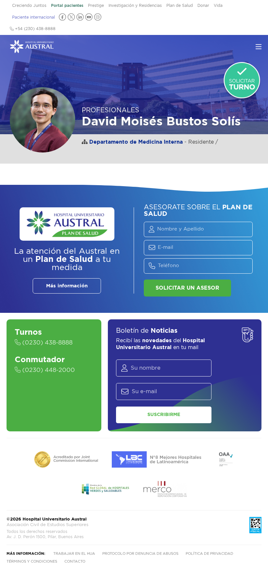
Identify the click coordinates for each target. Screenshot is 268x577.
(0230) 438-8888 (47, 343)
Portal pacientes (67, 6)
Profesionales (110, 110)
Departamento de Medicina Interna (136, 142)
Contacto (74, 561)
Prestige (96, 6)
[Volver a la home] (32, 50)
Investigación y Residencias (135, 6)
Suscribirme (163, 414)
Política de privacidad (209, 553)
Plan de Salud (179, 6)
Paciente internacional (33, 17)
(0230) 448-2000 (48, 370)
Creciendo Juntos (29, 6)
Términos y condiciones (32, 561)
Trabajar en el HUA (74, 553)
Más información (67, 285)
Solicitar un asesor (187, 288)
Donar (203, 6)
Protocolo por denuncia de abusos (140, 553)
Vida (218, 6)
